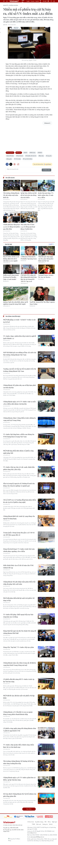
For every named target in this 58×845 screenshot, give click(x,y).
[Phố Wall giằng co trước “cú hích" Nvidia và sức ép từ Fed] (46, 324)
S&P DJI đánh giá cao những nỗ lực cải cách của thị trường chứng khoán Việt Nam (19, 353)
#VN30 (25, 152)
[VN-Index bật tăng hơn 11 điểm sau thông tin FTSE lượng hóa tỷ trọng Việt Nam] (46, 438)
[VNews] (45, 816)
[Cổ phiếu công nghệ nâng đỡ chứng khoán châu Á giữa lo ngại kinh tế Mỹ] (46, 732)
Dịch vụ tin (38, 824)
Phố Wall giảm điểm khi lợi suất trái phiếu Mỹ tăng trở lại (19, 599)
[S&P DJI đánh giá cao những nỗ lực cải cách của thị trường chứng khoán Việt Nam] (46, 357)
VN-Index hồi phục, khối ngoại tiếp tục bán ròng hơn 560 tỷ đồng (18, 615)
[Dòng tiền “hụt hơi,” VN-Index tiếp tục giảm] (46, 651)
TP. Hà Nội (18, 159)
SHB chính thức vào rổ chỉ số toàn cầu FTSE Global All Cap (18, 566)
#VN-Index (18, 152)
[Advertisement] (29, 136)
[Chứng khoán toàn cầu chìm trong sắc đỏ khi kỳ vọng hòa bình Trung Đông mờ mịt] (46, 667)
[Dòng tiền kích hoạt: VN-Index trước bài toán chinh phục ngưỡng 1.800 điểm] (46, 553)
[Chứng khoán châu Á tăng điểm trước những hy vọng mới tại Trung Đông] (46, 422)
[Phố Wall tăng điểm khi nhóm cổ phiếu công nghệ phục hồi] (46, 455)
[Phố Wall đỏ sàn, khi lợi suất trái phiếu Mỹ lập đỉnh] (46, 700)
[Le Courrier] (29, 816)
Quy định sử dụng (39, 821)
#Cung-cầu (48, 155)
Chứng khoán (13, 5)
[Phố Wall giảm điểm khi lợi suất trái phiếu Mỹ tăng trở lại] (46, 602)
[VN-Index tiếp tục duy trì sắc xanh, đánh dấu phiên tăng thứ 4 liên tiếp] (46, 471)
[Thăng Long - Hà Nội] (48, 1)
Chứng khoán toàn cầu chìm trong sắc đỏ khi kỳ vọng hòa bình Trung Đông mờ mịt (19, 664)
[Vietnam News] (19, 816)
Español (37, 1)
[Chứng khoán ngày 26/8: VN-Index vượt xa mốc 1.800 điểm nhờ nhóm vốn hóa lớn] (46, 406)
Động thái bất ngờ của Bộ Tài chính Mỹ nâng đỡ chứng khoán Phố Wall (19, 632)
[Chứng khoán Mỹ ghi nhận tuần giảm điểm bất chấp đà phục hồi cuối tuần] (46, 586)
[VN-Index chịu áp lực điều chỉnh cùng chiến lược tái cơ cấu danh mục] (46, 749)
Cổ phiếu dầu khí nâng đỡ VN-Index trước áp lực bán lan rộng (18, 680)
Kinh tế (5, 5)
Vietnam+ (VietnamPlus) (14, 1)
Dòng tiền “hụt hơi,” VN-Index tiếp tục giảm (18, 647)
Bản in (14, 164)
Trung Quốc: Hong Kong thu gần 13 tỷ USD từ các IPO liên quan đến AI (18, 533)
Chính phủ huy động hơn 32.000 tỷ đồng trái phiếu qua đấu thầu (11, 226)
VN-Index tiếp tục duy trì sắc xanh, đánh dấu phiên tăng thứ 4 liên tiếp (19, 468)
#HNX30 (40, 152)
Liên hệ (50, 824)
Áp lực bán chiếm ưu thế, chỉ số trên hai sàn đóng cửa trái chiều (29, 195)
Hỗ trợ (49, 821)
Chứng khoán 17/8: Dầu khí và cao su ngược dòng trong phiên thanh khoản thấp (18, 713)
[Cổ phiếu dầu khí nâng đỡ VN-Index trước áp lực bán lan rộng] (46, 683)
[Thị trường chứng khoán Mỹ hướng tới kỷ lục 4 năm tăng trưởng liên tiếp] (46, 765)
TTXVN (33, 824)
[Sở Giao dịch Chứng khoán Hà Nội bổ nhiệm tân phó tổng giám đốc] (46, 798)
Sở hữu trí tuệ (31, 821)
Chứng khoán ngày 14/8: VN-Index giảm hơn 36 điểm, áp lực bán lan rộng (19, 778)
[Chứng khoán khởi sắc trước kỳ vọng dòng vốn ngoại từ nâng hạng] (46, 520)
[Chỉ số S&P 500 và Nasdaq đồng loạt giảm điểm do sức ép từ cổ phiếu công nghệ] (46, 504)
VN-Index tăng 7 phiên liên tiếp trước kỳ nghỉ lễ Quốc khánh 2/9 (19, 337)
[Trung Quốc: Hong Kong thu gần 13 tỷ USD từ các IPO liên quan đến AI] (46, 537)
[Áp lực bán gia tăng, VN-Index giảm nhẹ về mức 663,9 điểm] (46, 185)
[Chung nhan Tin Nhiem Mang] (14, 839)
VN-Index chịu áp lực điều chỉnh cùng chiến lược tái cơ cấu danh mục (18, 746)
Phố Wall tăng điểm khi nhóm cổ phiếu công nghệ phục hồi (18, 452)
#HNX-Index (32, 152)
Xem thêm (29, 809)
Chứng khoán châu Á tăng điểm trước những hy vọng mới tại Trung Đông (19, 419)
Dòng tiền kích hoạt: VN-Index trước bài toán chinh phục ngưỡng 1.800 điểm (19, 550)
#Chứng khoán (10, 152)
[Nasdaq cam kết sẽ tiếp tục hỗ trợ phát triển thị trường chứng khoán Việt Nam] (46, 373)
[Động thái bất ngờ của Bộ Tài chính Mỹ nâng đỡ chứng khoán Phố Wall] (46, 635)
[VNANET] (51, 816)
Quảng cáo (45, 824)
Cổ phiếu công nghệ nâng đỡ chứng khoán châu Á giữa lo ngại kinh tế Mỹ (19, 729)
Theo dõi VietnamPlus (38, 164)
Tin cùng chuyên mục (12, 316)
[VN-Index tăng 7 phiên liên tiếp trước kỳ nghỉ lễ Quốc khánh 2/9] (46, 340)
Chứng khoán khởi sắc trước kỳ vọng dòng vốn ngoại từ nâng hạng (19, 517)
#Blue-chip (41, 155)
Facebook (7, 164)
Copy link (18, 164)
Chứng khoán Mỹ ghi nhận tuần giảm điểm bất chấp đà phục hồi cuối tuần (19, 583)
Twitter (10, 164)
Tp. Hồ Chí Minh (28, 159)
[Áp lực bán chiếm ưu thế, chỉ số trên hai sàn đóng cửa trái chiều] (29, 185)
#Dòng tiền (9, 159)
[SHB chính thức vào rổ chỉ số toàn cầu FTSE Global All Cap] (46, 569)
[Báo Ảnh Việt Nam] (38, 816)
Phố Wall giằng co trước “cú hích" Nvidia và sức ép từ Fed (19, 321)
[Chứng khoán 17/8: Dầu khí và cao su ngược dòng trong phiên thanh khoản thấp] (46, 716)
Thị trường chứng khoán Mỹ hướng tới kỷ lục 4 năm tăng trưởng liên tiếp (19, 762)
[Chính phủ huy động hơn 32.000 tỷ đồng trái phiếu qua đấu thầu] (11, 217)
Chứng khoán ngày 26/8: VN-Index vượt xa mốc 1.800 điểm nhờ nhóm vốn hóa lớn (19, 402)
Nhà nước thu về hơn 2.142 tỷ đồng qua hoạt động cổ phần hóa (28, 226)
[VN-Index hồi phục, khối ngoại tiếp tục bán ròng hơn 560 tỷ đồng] (46, 619)
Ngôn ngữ (54, 821)
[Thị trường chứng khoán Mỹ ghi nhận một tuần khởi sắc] (11, 185)
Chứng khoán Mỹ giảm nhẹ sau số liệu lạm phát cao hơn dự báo (19, 386)
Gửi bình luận (46, 170)
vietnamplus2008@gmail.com (37, 837)
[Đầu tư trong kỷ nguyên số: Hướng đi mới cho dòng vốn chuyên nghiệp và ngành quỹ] (46, 488)
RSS (45, 821)
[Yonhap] (8, 816)
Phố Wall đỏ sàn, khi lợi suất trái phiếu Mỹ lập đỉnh (19, 696)
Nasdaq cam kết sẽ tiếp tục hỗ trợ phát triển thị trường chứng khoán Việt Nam (19, 370)
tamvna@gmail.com (32, 832)
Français (32, 1)
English (28, 1)
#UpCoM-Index (10, 155)
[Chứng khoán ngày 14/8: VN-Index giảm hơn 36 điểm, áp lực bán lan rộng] (46, 782)
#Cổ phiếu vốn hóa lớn (31, 155)
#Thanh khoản (19, 155)
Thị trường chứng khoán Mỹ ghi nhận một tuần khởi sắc (11, 195)
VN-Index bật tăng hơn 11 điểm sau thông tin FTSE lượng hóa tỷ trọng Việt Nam (18, 435)
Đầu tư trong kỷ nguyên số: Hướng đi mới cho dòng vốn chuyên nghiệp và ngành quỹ (19, 484)
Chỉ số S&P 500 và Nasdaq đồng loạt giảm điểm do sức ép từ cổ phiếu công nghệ (19, 501)
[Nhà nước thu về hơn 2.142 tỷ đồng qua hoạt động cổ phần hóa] (29, 217)
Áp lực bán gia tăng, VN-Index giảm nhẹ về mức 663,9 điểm (46, 195)
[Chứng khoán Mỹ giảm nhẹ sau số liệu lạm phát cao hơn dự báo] (46, 389)
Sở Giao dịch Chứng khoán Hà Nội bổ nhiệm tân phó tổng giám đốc (19, 795)
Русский (44, 1)
